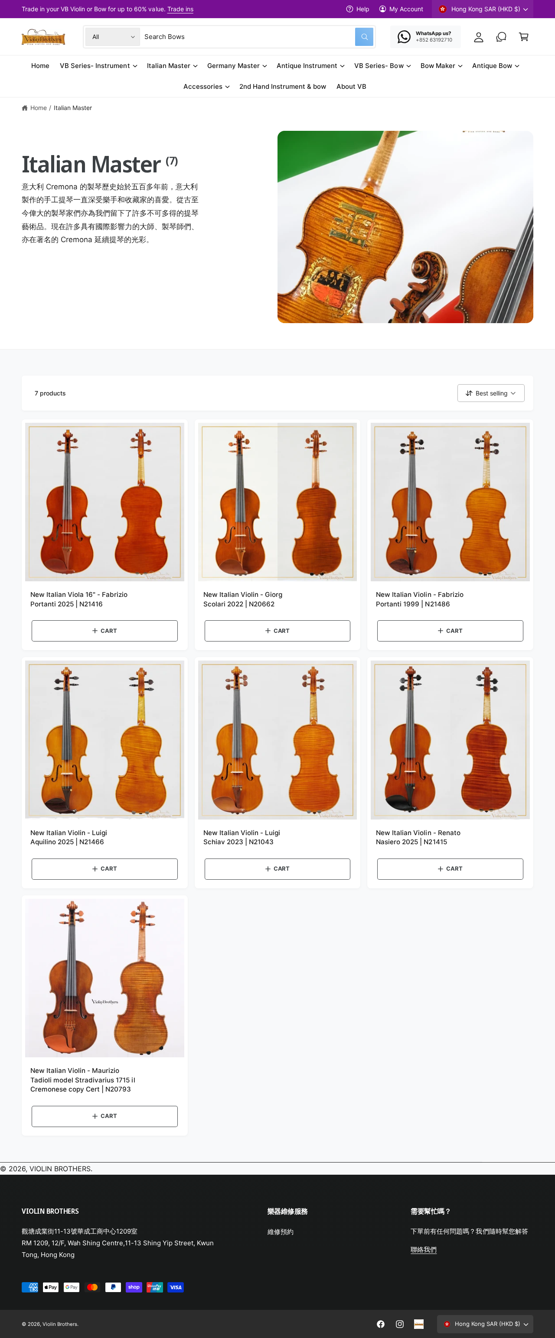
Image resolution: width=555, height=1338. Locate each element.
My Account (406, 9)
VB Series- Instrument (95, 66)
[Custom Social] (418, 1324)
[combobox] (258, 37)
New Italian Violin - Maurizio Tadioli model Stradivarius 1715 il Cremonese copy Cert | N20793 (82, 1079)
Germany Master (233, 66)
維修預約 (281, 1232)
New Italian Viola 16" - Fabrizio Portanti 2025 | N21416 (79, 599)
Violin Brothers (59, 1324)
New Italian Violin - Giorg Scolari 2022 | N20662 (242, 599)
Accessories (202, 86)
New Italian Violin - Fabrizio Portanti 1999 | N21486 (419, 599)
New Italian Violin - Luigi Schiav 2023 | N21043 (241, 837)
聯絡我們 (424, 1249)
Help (362, 9)
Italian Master (168, 66)
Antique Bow (492, 66)
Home (38, 107)
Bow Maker (438, 66)
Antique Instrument (307, 66)
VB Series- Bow (378, 66)
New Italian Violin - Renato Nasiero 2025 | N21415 (418, 837)
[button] (524, 37)
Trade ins (180, 9)
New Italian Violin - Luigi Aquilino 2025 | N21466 (68, 837)
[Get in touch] (501, 37)
